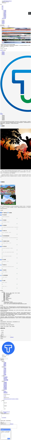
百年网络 (5, 412)
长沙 (2, 8)
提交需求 (1, 50)
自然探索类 (5, 389)
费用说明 (3, 53)
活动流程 (3, 52)
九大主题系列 (5, 376)
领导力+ (5, 373)
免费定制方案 (4, 18)
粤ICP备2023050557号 (6, 411)
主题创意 (3, 20)
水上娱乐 (5, 369)
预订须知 (3, 54)
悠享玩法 (3, 23)
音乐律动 (5, 370)
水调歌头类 (5, 386)
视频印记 (5, 364)
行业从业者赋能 (6, 379)
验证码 (1, 337)
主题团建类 (5, 382)
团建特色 (3, 51)
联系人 (1, 335)
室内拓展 (3, 22)
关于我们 (5, 17)
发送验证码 (11, 337)
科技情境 (5, 372)
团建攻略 (5, 14)
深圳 (2, 5)
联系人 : (1, 422)
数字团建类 (5, 387)
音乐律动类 (5, 384)
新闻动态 (5, 15)
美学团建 (5, 10)
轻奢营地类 (5, 385)
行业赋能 (5, 11)
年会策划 (5, 12)
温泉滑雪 (3, 21)
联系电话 (1, 336)
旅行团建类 (5, 388)
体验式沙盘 (5, 378)
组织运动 (5, 371)
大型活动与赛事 (6, 380)
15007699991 (4, 417)
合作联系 (5, 16)
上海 (2, 9)
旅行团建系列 (5, 377)
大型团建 (5, 368)
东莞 (2, 6)
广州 (2, 7)
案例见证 (5, 365)
